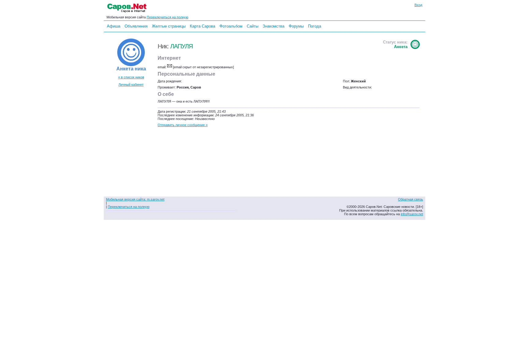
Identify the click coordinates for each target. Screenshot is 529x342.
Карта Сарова (202, 26)
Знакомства (273, 26)
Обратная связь (410, 199)
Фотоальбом (230, 26)
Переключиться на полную (167, 17)
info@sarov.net (412, 214)
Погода (314, 26)
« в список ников (131, 77)
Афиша (113, 26)
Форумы (296, 26)
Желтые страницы (169, 26)
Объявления (136, 26)
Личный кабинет (131, 84)
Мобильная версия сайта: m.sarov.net (135, 199)
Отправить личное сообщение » (183, 125)
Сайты (252, 26)
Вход (418, 5)
